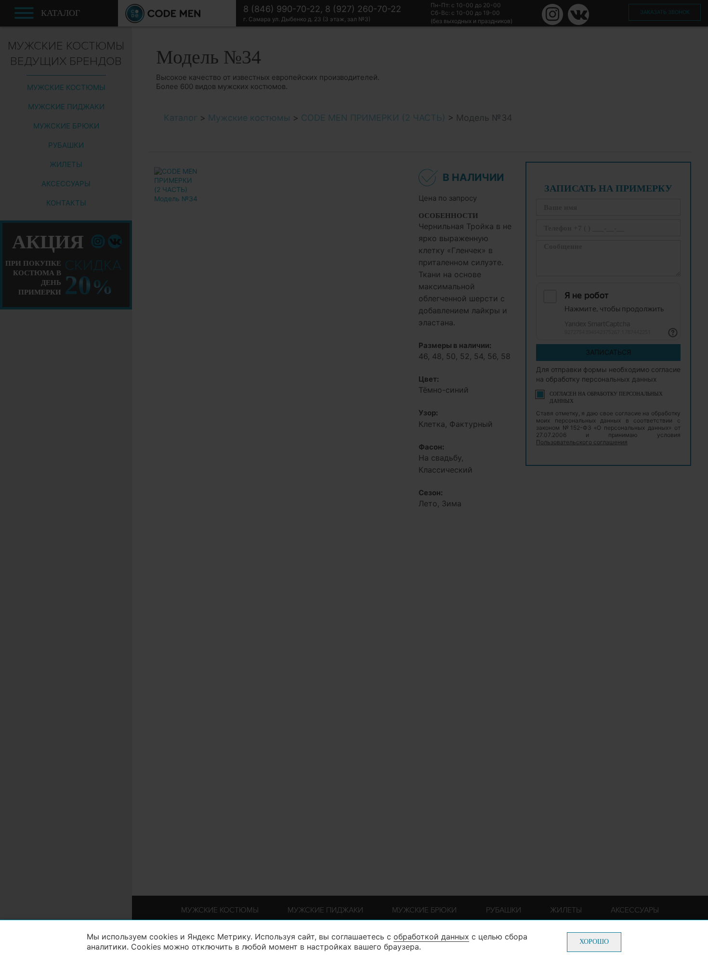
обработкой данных (431, 936)
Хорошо (594, 941)
